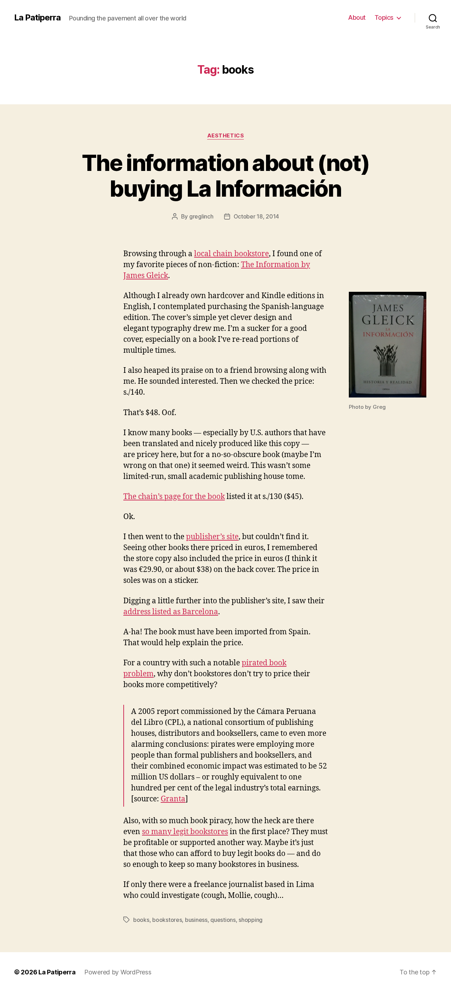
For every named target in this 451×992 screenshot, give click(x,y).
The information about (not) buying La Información (225, 175)
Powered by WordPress (118, 972)
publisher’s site (212, 537)
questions (223, 919)
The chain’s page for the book (174, 496)
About (357, 17)
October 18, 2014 (256, 216)
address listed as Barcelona (170, 612)
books (141, 919)
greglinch (201, 216)
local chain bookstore (231, 254)
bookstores (167, 919)
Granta (173, 799)
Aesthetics (225, 136)
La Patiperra (37, 17)
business (196, 919)
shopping (250, 919)
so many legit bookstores (185, 832)
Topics (384, 17)
